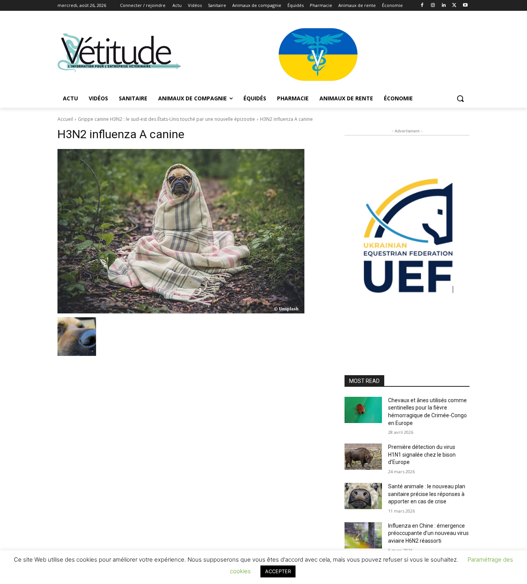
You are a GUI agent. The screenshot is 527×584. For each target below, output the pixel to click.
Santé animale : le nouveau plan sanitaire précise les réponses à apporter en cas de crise (426, 493)
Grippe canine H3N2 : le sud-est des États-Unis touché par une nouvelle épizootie (166, 119)
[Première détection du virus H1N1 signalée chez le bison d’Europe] (363, 457)
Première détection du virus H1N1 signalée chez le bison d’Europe (422, 454)
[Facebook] (422, 5)
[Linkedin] (443, 5)
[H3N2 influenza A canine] (191, 231)
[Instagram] (433, 5)
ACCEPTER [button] (278, 571)
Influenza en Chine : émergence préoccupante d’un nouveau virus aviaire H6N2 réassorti (428, 533)
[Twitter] (454, 5)
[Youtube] (465, 5)
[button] (460, 98)
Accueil (65, 119)
